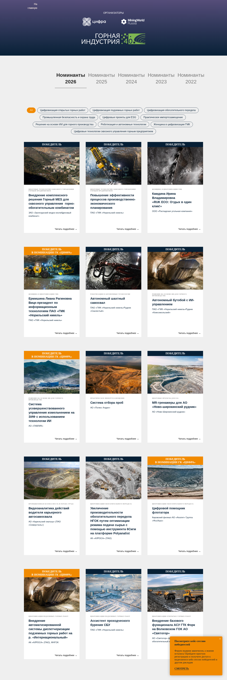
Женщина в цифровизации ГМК (172, 124)
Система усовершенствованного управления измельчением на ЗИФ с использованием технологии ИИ (51, 412)
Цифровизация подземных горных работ (116, 110)
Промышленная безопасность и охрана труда (69, 117)
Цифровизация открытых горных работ (62, 110)
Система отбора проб (106, 402)
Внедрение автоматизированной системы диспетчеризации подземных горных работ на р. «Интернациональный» (50, 629)
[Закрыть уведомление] (220, 638)
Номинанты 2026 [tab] (70, 78)
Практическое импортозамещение (163, 117)
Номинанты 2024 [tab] (131, 78)
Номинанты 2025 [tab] (101, 78)
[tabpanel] (113, 384)
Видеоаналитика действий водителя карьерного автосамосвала (49, 512)
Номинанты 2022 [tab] (191, 78)
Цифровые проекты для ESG (119, 117)
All (31, 110)
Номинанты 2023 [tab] (161, 78)
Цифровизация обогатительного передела (171, 110)
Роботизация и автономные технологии (123, 124)
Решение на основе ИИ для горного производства (64, 124)
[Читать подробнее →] (33, 227)
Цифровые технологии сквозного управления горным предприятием (113, 131)
